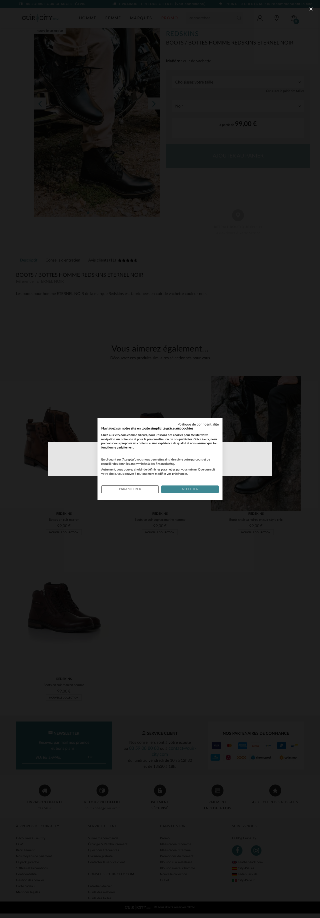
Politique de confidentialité (198, 424)
